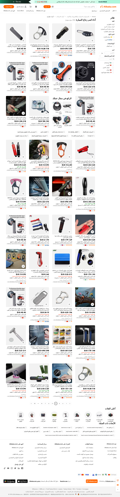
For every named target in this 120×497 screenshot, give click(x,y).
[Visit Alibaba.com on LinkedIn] (19, 468)
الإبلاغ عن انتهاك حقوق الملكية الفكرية (37, 461)
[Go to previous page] (69, 403)
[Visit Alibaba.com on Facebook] (22, 468)
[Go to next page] (31, 403)
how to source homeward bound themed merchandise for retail (97, 435)
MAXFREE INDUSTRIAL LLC (87, 278)
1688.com (42, 489)
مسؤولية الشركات (111, 454)
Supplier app (64, 481)
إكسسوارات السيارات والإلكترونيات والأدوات (78, 16)
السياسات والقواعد (88, 464)
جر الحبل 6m (110, 427)
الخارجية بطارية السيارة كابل (89, 431)
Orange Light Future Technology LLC (62, 243)
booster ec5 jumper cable (49, 427)
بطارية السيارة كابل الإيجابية (106, 431)
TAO (74, 489)
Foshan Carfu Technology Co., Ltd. (39, 243)
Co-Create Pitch (112, 451)
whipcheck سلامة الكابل (57, 132)
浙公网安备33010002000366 (88, 494)
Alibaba (94, 16)
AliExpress (35, 489)
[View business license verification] (76, 494)
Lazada (60, 489)
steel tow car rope (65, 427)
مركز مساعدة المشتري (41, 447)
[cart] (30, 7)
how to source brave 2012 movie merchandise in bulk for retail (60, 435)
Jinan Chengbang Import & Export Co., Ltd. (39, 125)
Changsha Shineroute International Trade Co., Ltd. (85, 90)
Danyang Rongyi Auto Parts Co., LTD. (39, 278)
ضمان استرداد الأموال (87, 451)
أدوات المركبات (60, 16)
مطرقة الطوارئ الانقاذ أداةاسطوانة (58, 135)
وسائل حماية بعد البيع (88, 457)
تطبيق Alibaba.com (34, 481)
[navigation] (106, 210)
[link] (117, 480)
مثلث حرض (45, 431)
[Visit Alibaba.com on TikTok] (5, 468)
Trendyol (78, 489)
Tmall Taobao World (51, 489)
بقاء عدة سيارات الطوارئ (21, 135)
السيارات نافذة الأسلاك (88, 132)
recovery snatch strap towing (94, 427)
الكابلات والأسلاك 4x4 (73, 132)
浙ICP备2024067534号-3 (105, 494)
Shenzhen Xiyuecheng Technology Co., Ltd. (62, 396)
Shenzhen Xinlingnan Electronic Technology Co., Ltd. (85, 52)
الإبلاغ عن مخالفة (42, 464)
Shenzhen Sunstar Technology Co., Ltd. (16, 170)
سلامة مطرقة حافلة (20, 427)
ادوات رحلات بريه (57, 431)
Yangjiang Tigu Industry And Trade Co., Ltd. (39, 319)
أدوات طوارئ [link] (50, 16)
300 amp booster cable (72, 431)
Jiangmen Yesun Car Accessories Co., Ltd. (85, 209)
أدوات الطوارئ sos (34, 427)
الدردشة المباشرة (42, 451)
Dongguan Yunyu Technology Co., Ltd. (62, 281)
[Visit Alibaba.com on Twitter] (15, 468)
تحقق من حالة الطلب (17, 454)
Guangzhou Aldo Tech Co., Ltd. (63, 53)
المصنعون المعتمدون (65, 447)
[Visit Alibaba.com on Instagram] (12, 468)
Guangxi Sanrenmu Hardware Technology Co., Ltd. (39, 56)
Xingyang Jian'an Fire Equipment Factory (16, 354)
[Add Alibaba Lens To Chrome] (92, 481)
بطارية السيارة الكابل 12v (77, 135)
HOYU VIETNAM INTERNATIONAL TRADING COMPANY (85, 243)
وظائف (114, 457)
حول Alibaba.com (111, 444)
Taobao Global (67, 489)
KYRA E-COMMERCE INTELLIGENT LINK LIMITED (85, 168)
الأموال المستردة (42, 457)
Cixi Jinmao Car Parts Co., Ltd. (64, 90)
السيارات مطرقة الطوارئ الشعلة (39, 135)
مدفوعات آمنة (89, 447)
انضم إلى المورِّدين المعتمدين (16, 457)
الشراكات (20, 461)
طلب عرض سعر (65, 451)
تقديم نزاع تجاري (42, 454)
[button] (52, 7)
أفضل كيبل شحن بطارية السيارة (31, 431)
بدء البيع (21, 451)
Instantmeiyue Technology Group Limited (16, 52)
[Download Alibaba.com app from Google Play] (9, 481)
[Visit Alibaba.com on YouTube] (8, 468)
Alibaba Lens (109, 481)
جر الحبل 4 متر (78, 427)
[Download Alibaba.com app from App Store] (22, 481)
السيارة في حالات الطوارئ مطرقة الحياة (26, 132)
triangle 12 (90, 135)
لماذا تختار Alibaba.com (110, 447)
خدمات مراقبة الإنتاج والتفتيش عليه (84, 461)
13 (34, 403)
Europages (85, 489)
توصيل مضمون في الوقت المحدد (85, 454)
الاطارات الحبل (43, 132)
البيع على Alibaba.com (17, 447)
